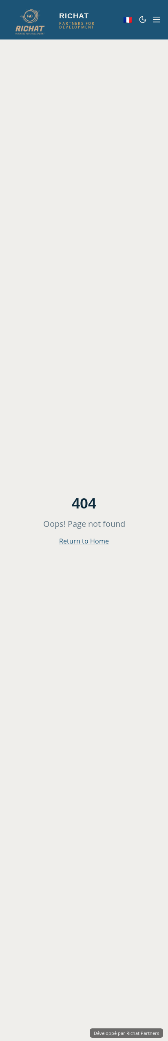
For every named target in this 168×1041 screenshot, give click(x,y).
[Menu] (156, 19)
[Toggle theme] (142, 19)
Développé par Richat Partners (126, 1033)
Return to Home (84, 541)
